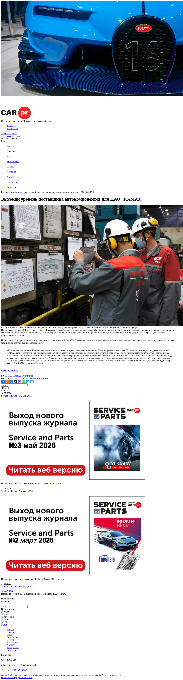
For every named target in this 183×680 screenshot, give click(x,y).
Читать (59, 483)
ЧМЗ (30, 376)
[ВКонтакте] (3, 381)
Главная (5, 192)
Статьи (12, 192)
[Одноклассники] (7, 381)
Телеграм (11, 126)
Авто (9, 156)
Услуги (10, 146)
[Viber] (19, 381)
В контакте (12, 128)
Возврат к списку (9, 370)
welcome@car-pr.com (11, 136)
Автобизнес (12, 172)
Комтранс (11, 187)
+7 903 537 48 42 (9, 133)
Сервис (10, 166)
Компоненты (13, 161)
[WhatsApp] (23, 381)
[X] (15, 381)
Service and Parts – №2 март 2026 (17, 491)
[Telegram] (32, 381)
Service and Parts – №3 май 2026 (16, 396)
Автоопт (11, 177)
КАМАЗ (17, 376)
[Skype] (27, 381)
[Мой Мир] (11, 381)
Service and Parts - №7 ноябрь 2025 (17, 586)
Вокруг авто (13, 182)
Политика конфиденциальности (16, 677)
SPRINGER (6, 376)
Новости (11, 151)
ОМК (24, 376)
